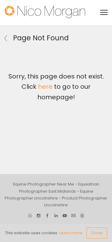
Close (97, 232)
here (45, 86)
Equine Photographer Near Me (43, 184)
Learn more (70, 232)
